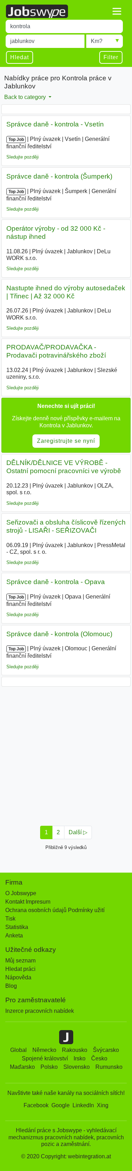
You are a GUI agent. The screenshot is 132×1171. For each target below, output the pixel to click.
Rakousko (74, 1050)
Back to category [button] (25, 97)
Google (60, 1105)
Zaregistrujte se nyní (66, 441)
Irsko (80, 1058)
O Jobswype (20, 893)
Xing (102, 1105)
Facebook (36, 1105)
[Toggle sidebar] (116, 11)
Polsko (49, 1067)
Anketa (14, 935)
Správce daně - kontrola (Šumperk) (59, 176)
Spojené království (45, 1058)
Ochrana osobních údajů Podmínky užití (55, 910)
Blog (11, 986)
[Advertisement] (66, 754)
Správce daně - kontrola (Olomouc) (59, 634)
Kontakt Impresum (27, 902)
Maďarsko (22, 1067)
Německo (44, 1050)
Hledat (19, 57)
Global (18, 1050)
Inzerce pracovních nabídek (39, 1011)
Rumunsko (108, 1067)
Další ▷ (78, 832)
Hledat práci (20, 969)
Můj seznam (20, 961)
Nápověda (18, 977)
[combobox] (64, 26)
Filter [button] (110, 57)
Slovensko (76, 1067)
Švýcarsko (106, 1050)
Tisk (10, 919)
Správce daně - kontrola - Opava (55, 582)
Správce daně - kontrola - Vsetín (55, 124)
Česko (99, 1058)
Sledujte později (22, 157)
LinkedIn (83, 1105)
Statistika (16, 927)
